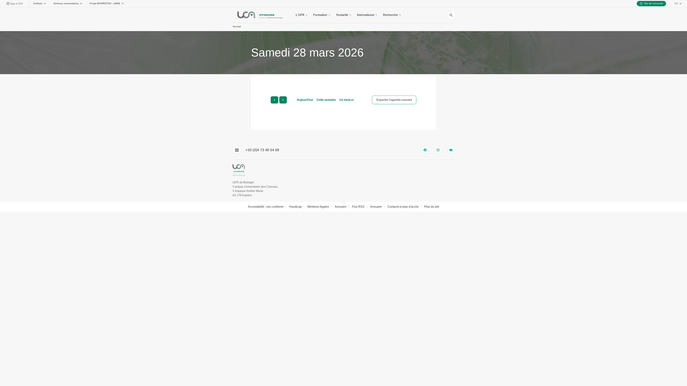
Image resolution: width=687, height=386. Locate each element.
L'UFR (300, 14)
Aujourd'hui (305, 99)
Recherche (390, 14)
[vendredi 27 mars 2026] (274, 99)
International (365, 14)
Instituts (37, 3)
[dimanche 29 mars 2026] (283, 99)
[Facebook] (425, 150)
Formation (320, 14)
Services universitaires (66, 3)
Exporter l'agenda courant (394, 99)
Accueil (237, 26)
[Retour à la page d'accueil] (260, 15)
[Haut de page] (39, 375)
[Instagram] (438, 150)
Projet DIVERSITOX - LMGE (105, 3)
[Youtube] (451, 150)
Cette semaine (326, 99)
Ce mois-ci (346, 99)
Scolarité (342, 14)
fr (676, 3)
